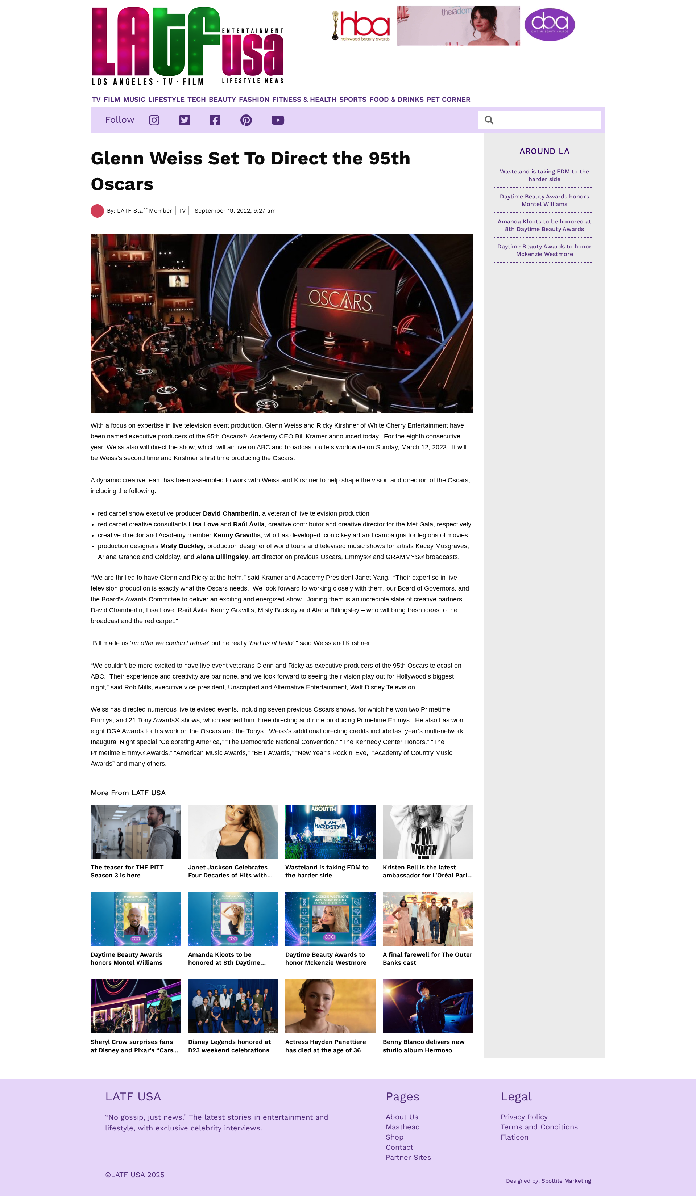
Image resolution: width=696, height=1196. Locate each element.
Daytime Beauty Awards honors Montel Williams (126, 958)
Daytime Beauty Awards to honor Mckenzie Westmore (325, 958)
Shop (395, 1137)
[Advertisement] (459, 68)
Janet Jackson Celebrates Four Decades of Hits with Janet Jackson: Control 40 (228, 871)
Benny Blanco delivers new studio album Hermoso (424, 1045)
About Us (402, 1116)
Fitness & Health (304, 99)
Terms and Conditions (539, 1126)
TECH (196, 99)
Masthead (403, 1126)
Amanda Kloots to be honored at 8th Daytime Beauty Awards (224, 958)
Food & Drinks (396, 99)
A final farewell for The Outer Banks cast (427, 958)
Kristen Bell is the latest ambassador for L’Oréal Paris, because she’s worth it (427, 871)
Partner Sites (408, 1157)
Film (112, 99)
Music (134, 99)
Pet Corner (449, 99)
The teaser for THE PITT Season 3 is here (127, 871)
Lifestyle (166, 99)
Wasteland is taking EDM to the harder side (327, 871)
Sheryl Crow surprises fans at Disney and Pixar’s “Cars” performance (133, 1046)
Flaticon (515, 1137)
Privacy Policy (524, 1116)
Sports (352, 99)
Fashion (254, 99)
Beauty (222, 99)
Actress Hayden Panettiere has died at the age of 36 (325, 1045)
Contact (399, 1147)
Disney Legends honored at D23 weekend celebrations (229, 1045)
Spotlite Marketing (566, 1181)
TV (96, 99)
